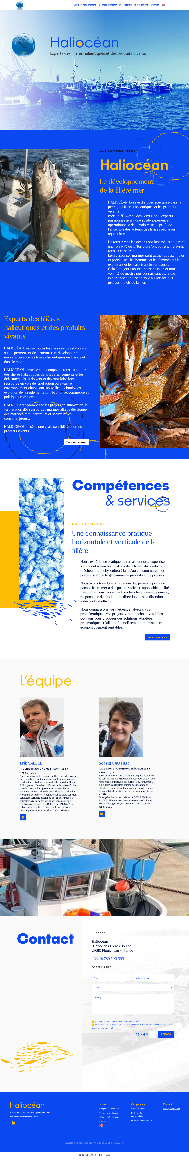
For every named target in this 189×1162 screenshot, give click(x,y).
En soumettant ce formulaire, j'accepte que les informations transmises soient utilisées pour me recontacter (132, 1026)
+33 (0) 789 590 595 (108, 959)
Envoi (166, 1034)
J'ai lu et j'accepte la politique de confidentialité (116, 1021)
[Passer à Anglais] (163, 5)
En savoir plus (76, 442)
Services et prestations (110, 5)
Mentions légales (138, 1109)
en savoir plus (157, 637)
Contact (155, 5)
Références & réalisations (136, 5)
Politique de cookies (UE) (141, 1120)
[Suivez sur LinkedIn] (13, 1123)
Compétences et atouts (84, 5)
